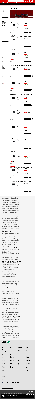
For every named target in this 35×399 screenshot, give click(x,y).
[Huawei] (11, 388)
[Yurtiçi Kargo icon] (7, 382)
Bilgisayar (3, 9)
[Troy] (18, 382)
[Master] (13, 382)
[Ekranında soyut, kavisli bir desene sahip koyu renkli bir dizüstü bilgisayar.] (13, 98)
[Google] (7, 388)
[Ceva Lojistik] (3, 382)
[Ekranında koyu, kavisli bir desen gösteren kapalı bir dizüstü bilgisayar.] (13, 69)
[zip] (20, 382)
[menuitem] (6, 2)
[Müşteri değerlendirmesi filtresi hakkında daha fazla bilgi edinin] (7, 82)
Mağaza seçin (26, 72)
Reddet (27, 394)
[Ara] (9, 1)
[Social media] (2, 351)
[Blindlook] (4, 342)
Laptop (3, 10)
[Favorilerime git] (31, 1)
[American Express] (15, 382)
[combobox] (16, 1)
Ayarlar (29, 394)
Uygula (5, 19)
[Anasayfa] (2, 6)
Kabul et (32, 394)
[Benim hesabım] (29, 1)
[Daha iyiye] (8, 342)
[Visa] (11, 382)
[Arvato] (3, 384)
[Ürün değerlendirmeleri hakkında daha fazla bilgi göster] (13, 30)
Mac (3, 11)
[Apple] (3, 388)
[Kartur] (5, 382)
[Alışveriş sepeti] (32, 1)
